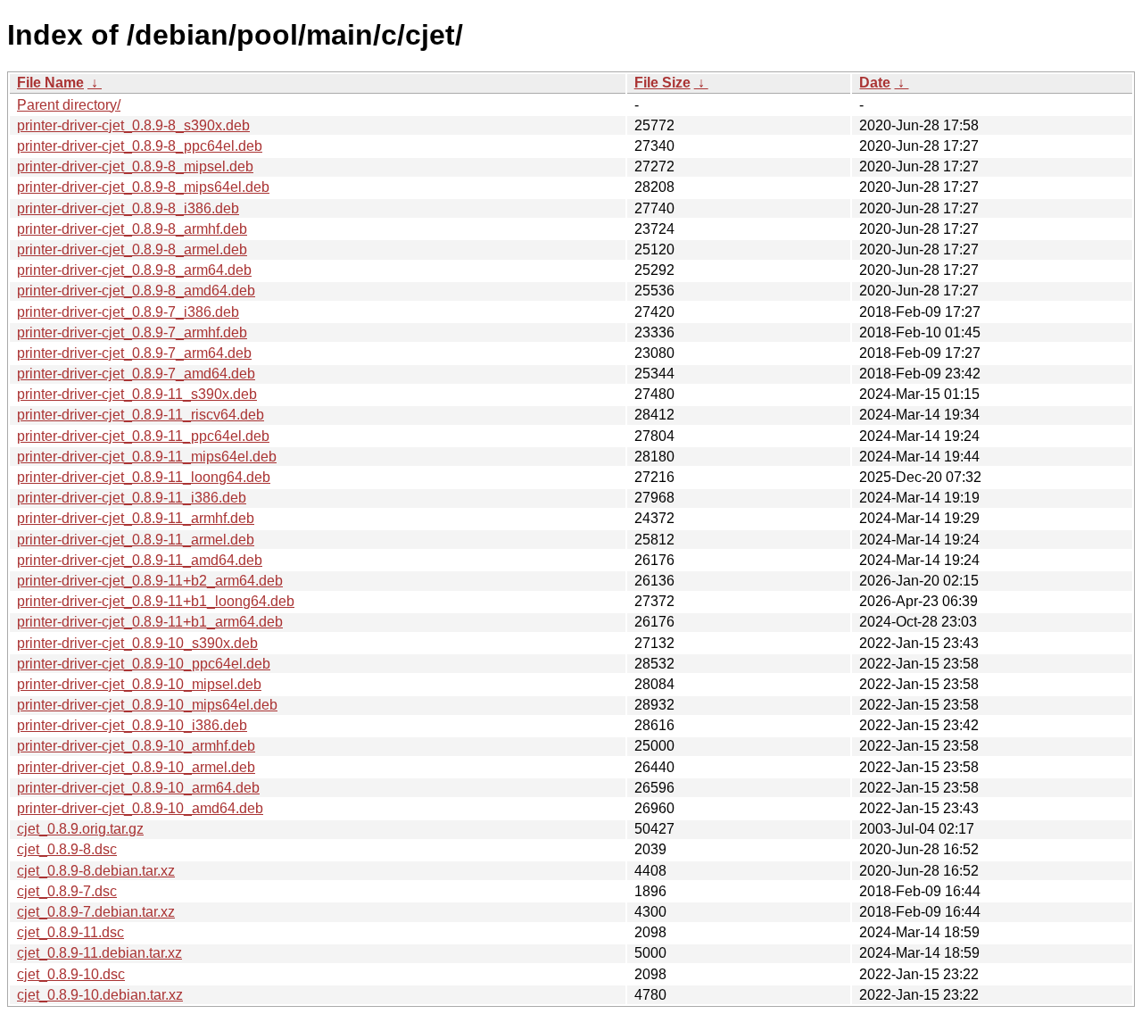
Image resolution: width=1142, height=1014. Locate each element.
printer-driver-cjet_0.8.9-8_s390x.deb (133, 125)
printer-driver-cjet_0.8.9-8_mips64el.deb (143, 187)
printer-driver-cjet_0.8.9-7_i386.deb (128, 312)
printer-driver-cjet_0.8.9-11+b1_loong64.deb (155, 601)
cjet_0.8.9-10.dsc (71, 974)
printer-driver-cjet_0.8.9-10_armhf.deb (136, 745)
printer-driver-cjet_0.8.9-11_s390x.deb (137, 394)
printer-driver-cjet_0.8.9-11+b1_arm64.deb (150, 621)
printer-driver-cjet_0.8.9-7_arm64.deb (134, 353)
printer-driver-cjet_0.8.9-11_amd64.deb (139, 560)
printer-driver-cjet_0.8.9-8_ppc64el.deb (139, 146)
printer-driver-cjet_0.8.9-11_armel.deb (135, 539)
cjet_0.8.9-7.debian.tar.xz (96, 911)
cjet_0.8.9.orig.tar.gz (80, 828)
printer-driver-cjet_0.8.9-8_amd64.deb (136, 290)
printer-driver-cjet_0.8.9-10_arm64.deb (138, 787)
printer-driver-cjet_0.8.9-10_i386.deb (132, 725)
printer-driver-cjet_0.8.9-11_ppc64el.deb (143, 436)
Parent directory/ (68, 104)
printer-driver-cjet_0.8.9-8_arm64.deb (134, 270)
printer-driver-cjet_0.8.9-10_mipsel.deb (139, 684)
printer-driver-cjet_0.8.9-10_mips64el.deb (147, 704)
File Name (50, 82)
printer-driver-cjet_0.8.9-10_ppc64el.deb (143, 663)
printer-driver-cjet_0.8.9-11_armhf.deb (135, 518)
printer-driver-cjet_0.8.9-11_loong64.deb (143, 477)
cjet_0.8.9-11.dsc (70, 932)
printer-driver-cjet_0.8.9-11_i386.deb (131, 497)
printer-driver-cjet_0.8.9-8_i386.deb (128, 208)
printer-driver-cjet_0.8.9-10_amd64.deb (140, 808)
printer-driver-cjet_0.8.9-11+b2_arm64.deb (150, 580)
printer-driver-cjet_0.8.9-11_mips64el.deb (147, 456)
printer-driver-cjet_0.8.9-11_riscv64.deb (140, 414)
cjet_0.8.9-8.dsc (67, 849)
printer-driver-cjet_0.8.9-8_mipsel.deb (135, 166)
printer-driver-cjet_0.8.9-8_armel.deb (132, 249)
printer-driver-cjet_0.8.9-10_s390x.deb (137, 643)
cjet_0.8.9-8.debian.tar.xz (96, 870)
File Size (662, 82)
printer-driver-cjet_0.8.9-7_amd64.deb (136, 373)
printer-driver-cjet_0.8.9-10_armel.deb (136, 767)
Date (874, 82)
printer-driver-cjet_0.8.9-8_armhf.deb (132, 229)
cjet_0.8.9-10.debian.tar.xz (100, 994)
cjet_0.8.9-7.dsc (67, 891)
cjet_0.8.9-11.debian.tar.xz (99, 952)
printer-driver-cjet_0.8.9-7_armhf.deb (132, 332)
